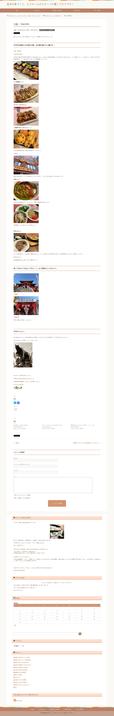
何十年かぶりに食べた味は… (21, 425)
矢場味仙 (16, 153)
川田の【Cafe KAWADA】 (21, 669)
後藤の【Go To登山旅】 (20, 672)
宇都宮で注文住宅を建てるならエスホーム (24, 378)
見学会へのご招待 (57, 10)
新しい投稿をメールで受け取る (22, 498)
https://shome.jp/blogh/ (19, 570)
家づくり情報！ (18, 674)
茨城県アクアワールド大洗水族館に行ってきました (85, 442)
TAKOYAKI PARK (18, 54)
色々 (16, 687)
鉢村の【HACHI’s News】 (21, 667)
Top (17, 10)
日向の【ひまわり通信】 (21, 682)
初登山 (17, 442)
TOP (24, 15)
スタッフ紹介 (97, 10)
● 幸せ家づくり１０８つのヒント (22, 556)
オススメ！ (17, 677)
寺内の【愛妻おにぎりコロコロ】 (23, 664)
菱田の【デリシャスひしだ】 (22, 684)
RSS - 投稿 (19, 700)
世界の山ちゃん (17, 257)
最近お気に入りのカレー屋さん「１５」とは (82, 425)
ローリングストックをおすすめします (52, 425)
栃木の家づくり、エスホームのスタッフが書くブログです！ (40, 4)
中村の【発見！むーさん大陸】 (22, 657)
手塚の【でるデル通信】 (21, 679)
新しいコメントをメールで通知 (22, 495)
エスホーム (37, 10)
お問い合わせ (77, 10)
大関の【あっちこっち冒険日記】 (47, 30)
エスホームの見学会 (18, 384)
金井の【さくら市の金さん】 (22, 662)
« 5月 (15, 625)
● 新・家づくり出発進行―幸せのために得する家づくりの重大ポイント (31, 549)
